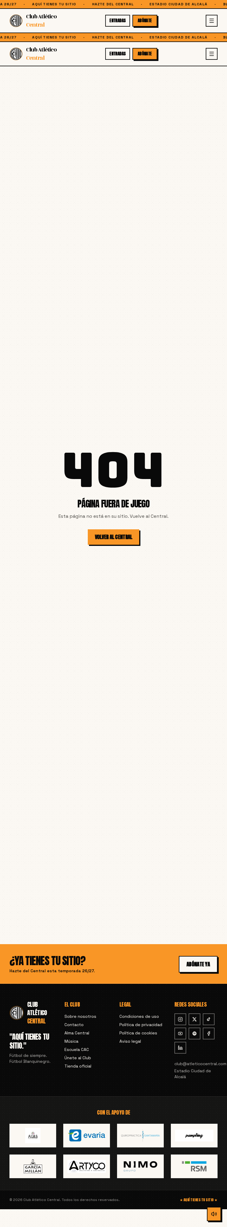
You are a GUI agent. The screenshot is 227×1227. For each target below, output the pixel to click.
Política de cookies (138, 1033)
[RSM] (194, 1166)
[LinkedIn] (180, 1048)
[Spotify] (194, 1033)
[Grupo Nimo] (140, 1166)
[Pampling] (194, 1135)
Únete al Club (77, 1057)
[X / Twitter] (194, 1019)
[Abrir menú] (212, 21)
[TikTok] (209, 1019)
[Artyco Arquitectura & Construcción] (86, 1166)
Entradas (117, 20)
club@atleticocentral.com (196, 1063)
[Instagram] (180, 1019)
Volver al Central (113, 537)
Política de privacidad (140, 1024)
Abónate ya (198, 964)
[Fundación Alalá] (32, 1135)
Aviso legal (130, 1041)
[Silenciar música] (214, 1214)
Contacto (74, 1024)
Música (71, 1041)
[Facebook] (209, 1033)
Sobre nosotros (80, 1016)
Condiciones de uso (139, 1016)
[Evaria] (86, 1135)
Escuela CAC (76, 1049)
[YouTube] (180, 1033)
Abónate (145, 20)
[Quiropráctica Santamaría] (140, 1135)
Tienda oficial (77, 1066)
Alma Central (76, 1033)
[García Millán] (32, 1166)
